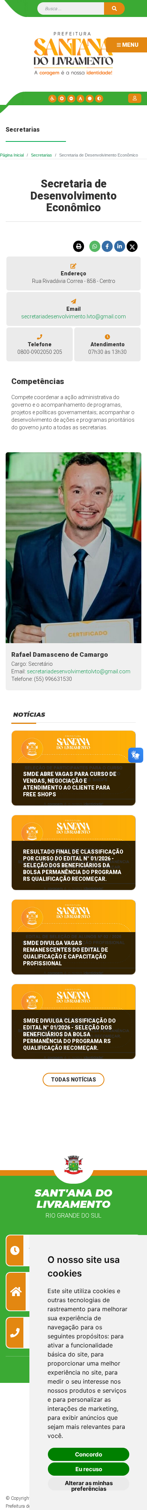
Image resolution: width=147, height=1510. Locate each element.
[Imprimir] (78, 246)
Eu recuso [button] (88, 1469)
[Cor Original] (90, 98)
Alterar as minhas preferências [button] (89, 1484)
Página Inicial (12, 155)
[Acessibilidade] (52, 98)
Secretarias (41, 155)
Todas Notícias (73, 1080)
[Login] (135, 98)
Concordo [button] (88, 1454)
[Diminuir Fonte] (71, 98)
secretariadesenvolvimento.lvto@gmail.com (73, 316)
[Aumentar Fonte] (62, 98)
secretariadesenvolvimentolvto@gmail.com (78, 671)
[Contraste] (99, 98)
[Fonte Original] (80, 98)
